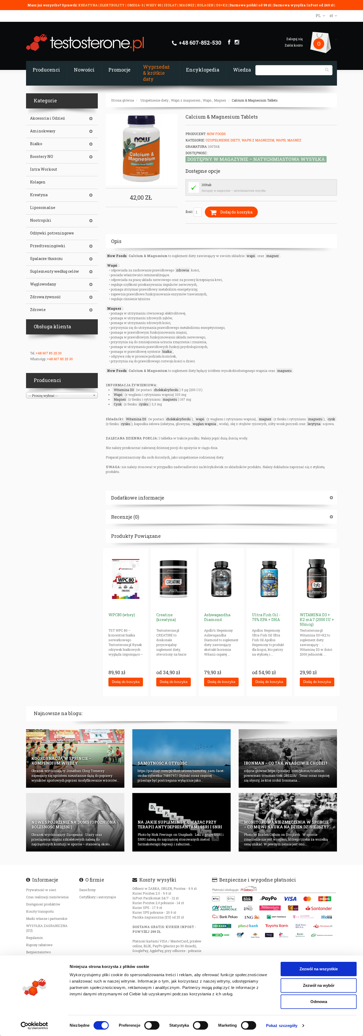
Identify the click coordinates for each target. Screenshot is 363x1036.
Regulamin (34, 938)
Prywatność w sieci (41, 890)
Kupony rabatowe (39, 945)
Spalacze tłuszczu (46, 259)
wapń (251, 256)
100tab (206, 185)
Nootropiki (40, 220)
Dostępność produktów (43, 904)
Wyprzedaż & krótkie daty (156, 73)
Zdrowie (38, 310)
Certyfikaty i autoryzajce (97, 897)
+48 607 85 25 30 (49, 353)
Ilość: (189, 211)
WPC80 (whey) (121, 614)
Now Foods (216, 134)
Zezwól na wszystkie (318, 969)
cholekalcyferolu (166, 390)
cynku (143, 404)
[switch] (151, 1025)
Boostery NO (41, 156)
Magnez (220, 100)
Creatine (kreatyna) (166, 617)
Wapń (207, 100)
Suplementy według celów (54, 271)
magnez (272, 256)
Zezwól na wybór (319, 985)
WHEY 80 (153, 5)
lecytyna (314, 424)
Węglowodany (43, 284)
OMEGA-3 (135, 5)
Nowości (84, 69)
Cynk (118, 404)
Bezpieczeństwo (38, 952)
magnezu (284, 370)
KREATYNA (88, 5)
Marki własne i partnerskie (46, 918)
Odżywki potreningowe (52, 233)
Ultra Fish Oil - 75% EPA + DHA (266, 617)
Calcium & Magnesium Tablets (255, 100)
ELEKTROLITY (112, 5)
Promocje (119, 69)
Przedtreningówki (47, 246)
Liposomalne (42, 207)
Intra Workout (43, 169)
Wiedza (242, 69)
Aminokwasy (42, 131)
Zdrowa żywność (45, 297)
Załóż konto (294, 45)
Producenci (46, 69)
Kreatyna (39, 195)
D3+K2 (221, 5)
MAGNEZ (187, 5)
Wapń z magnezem (185, 100)
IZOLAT (171, 5)
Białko (36, 144)
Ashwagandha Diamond (217, 617)
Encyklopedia (202, 69)
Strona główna (122, 100)
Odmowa (318, 1001)
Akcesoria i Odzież (47, 118)
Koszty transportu (40, 911)
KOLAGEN (205, 5)
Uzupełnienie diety (154, 100)
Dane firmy (87, 890)
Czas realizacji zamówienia (47, 897)
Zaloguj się (294, 39)
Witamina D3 (124, 390)
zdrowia (182, 270)
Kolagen (37, 182)
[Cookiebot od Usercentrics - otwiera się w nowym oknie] (34, 1026)
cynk (331, 419)
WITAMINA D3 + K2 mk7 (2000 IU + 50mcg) (317, 619)
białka (167, 351)
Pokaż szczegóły (282, 1025)
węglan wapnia (204, 424)
